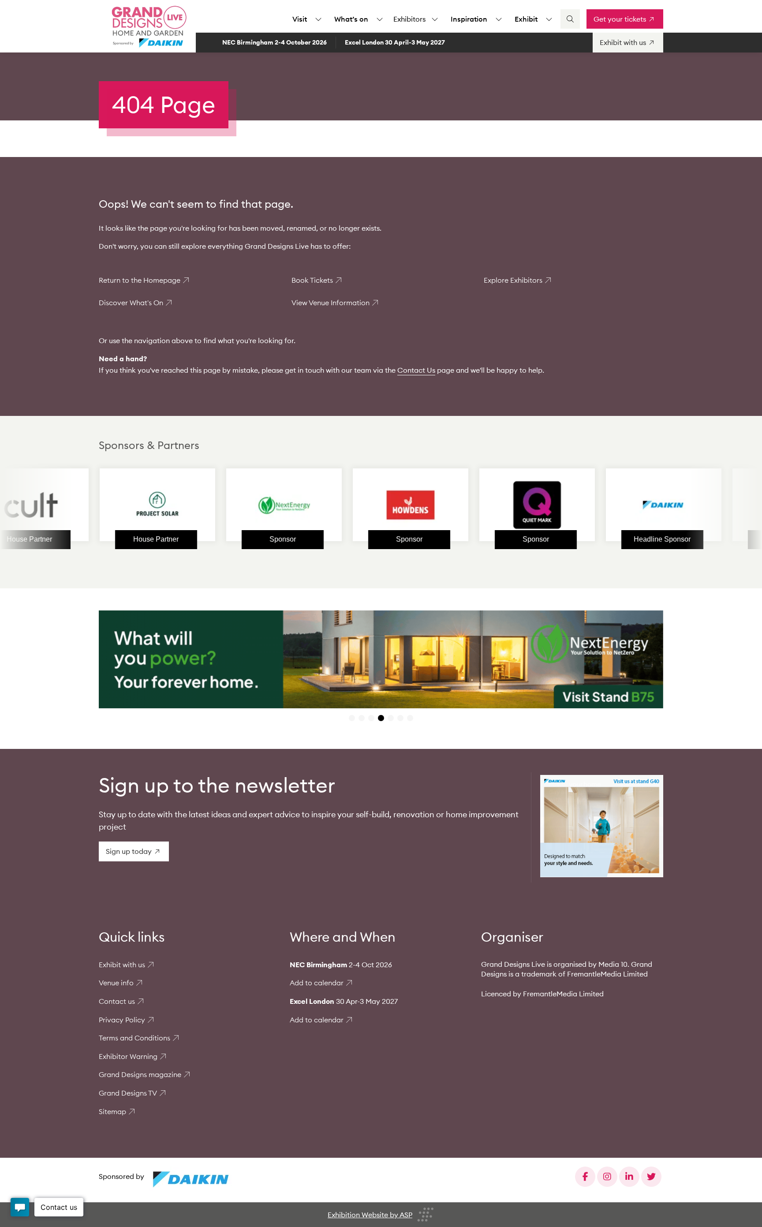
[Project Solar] (108, 505)
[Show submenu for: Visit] (318, 19)
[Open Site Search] (570, 19)
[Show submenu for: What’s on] (380, 19)
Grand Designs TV (128, 1093)
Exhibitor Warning (128, 1056)
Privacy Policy (122, 1019)
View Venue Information (330, 302)
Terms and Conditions (134, 1037)
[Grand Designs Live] (147, 26)
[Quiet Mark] (487, 505)
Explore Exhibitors (513, 280)
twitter (651, 1177)
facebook (585, 1177)
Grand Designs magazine (140, 1074)
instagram (607, 1177)
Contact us (117, 1001)
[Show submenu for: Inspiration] (499, 19)
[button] (352, 718)
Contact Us (416, 370)
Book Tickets (312, 280)
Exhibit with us (122, 964)
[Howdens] (361, 505)
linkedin (629, 1177)
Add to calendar (317, 982)
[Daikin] (614, 505)
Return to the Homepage (139, 280)
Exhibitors (409, 19)
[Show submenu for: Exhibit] (549, 19)
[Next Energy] (234, 505)
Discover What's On (131, 302)
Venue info (116, 982)
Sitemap (112, 1111)
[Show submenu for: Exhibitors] (435, 19)
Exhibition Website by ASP (370, 1214)
